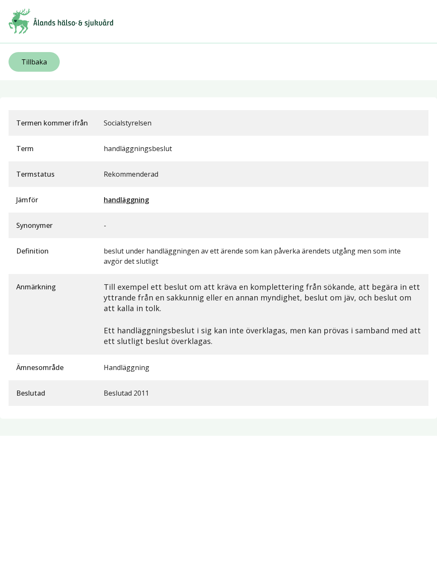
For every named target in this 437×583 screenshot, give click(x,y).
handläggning (126, 199)
